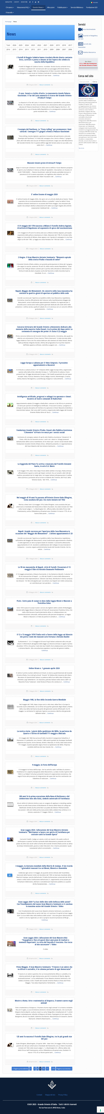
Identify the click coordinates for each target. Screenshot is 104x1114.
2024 (27, 45)
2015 (14, 49)
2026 (14, 45)
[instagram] (38, 2)
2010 (45, 49)
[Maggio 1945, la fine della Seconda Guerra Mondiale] (10, 707)
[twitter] (29, 2)
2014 (20, 49)
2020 (51, 45)
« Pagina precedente (20, 1068)
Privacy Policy (62, 1095)
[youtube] (35, 2)
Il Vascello (9, 12)
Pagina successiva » (64, 1068)
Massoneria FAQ (23, 7)
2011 (39, 49)
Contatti (16, 2)
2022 (39, 45)
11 (47, 1068)
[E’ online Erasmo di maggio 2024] (10, 201)
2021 (45, 45)
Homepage (8, 21)
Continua (56, 75)
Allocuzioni (50, 7)
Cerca (95, 82)
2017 (70, 45)
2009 (51, 49)
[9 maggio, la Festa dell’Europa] (10, 772)
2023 (33, 45)
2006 (70, 49)
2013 (27, 49)
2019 (58, 45)
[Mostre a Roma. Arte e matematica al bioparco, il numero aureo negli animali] (9, 1010)
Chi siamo (9, 7)
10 (43, 1068)
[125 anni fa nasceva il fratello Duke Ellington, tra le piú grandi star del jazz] (10, 1045)
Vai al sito (81, 148)
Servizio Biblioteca (77, 7)
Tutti (8, 45)
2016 (8, 49)
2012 (33, 49)
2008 (58, 49)
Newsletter (8, 2)
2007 (64, 49)
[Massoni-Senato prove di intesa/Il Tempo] (10, 170)
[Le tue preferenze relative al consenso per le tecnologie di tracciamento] (100, 1110)
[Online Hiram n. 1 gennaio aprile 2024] (10, 675)
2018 (64, 45)
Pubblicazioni (62, 7)
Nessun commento (44, 85)
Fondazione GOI (91, 7)
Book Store (24, 2)
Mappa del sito (50, 1095)
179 (53, 1068)
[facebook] (32, 2)
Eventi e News (38, 7)
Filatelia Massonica (89, 52)
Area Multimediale (88, 29)
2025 (20, 45)
